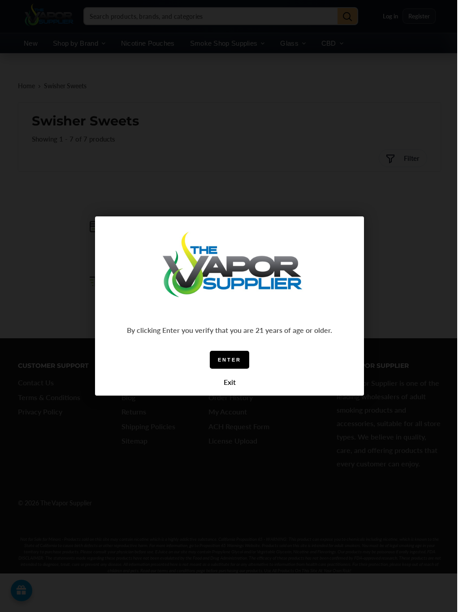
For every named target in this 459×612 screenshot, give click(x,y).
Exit (230, 382)
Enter (229, 359)
